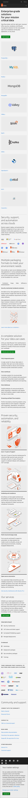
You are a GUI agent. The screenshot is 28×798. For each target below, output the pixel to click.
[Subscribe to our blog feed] (6, 763)
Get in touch (5, 615)
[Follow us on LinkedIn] (10, 761)
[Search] (21, 2)
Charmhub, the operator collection (10, 735)
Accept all (6, 793)
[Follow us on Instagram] (14, 761)
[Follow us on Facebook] (6, 761)
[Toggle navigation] (26, 6)
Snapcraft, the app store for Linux (10, 738)
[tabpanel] (14, 309)
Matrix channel (5, 711)
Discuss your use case (8, 352)
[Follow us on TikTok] (18, 761)
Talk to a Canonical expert (8, 723)
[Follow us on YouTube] (2, 763)
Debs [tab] (17, 283)
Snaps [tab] (12, 283)
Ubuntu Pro (4, 747)
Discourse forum (5, 714)
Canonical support (6, 750)
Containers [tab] (5, 283)
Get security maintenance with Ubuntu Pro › (12, 591)
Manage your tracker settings (10, 790)
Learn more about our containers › (10, 327)
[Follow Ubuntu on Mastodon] (2, 761)
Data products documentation (9, 732)
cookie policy (16, 786)
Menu (25, 1)
